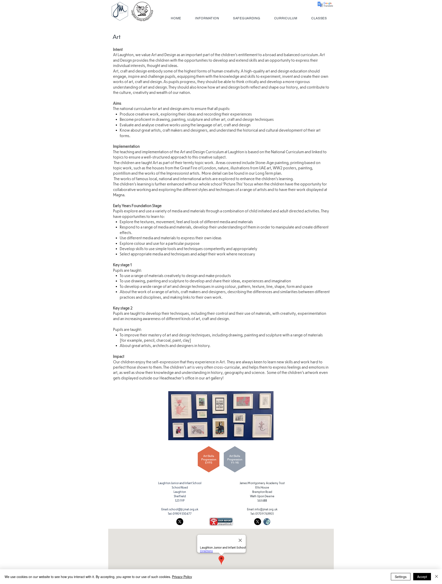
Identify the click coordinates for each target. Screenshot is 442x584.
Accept (422, 576)
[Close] (436, 576)
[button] (207, 18)
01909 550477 (182, 513)
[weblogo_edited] (266, 521)
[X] (179, 521)
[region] (207, 462)
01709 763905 (264, 513)
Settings (401, 576)
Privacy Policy (182, 576)
